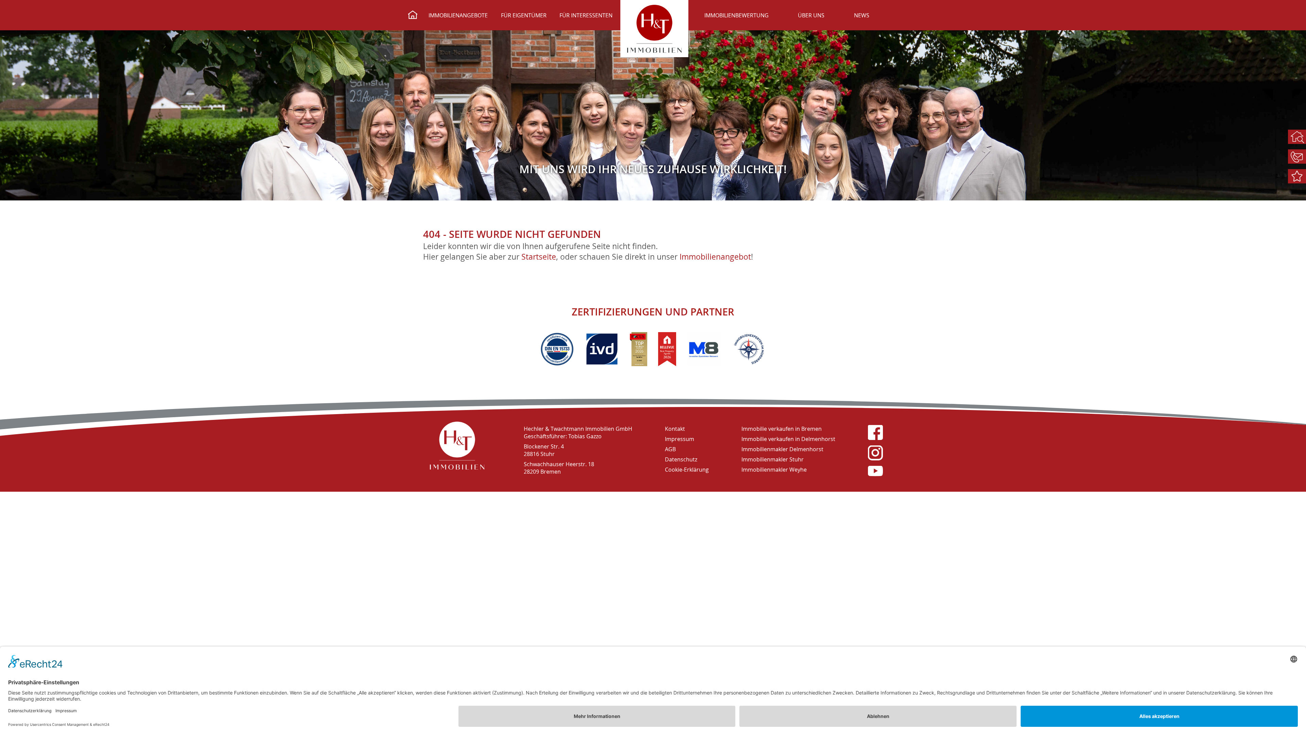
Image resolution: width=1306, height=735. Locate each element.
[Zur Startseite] (413, 15)
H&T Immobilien (457, 445)
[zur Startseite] (654, 28)
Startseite (538, 256)
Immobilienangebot (715, 256)
